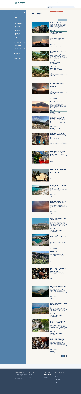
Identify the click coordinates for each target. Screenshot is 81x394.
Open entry (52, 30)
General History (18, 27)
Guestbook (46, 377)
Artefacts (17, 24)
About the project (58, 376)
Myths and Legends (19, 29)
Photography (17, 33)
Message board (46, 375)
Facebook (56, 382)
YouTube (56, 384)
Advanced (72, 7)
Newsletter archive (47, 379)
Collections (31, 379)
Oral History (17, 31)
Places (30, 377)
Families (30, 375)
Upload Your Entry (56, 11)
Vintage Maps (17, 34)
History (15, 9)
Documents (17, 26)
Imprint (56, 381)
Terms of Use (57, 379)
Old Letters (17, 30)
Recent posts (31, 374)
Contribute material (47, 374)
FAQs (56, 378)
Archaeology (17, 22)
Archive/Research (18, 23)
